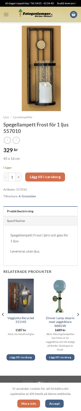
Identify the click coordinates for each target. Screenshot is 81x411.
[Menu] (6, 14)
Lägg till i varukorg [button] (21, 357)
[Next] (78, 323)
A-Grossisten (27, 196)
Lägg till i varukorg (45, 177)
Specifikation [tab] (16, 221)
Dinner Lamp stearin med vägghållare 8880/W (60, 322)
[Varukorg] (73, 14)
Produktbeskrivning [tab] (20, 211)
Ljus (6, 117)
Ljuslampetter (23, 117)
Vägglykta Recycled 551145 (20, 320)
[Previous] (3, 323)
